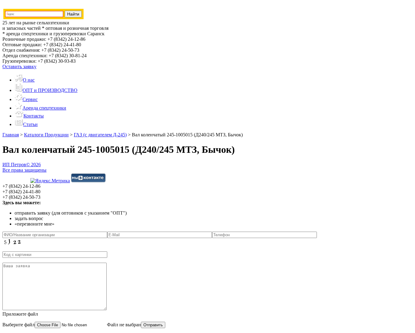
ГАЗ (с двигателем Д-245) (100, 134)
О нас (29, 79)
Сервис (30, 99)
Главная (10, 134)
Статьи (30, 124)
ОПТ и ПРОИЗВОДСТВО (49, 90)
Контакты (33, 115)
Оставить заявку (19, 66)
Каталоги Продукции (46, 134)
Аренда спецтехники (44, 107)
